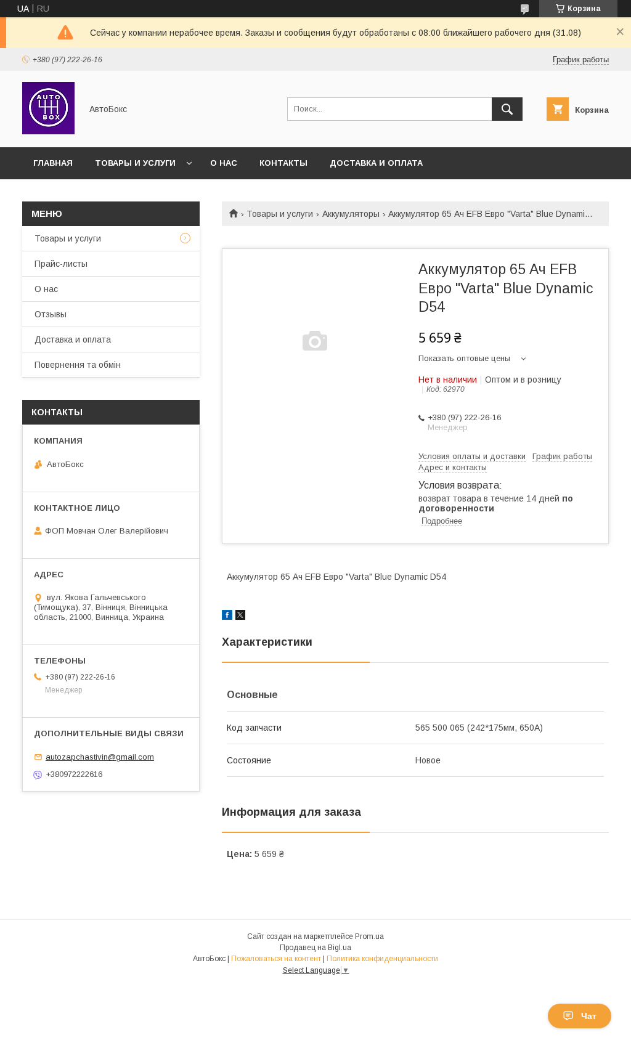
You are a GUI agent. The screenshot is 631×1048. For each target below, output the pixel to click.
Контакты (283, 163)
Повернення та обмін (78, 365)
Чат (588, 1016)
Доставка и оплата (376, 163)
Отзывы (51, 314)
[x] (240, 617)
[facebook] (227, 617)
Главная (53, 163)
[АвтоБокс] (48, 131)
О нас (223, 163)
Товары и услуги (135, 163)
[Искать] (507, 109)
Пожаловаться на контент (276, 958)
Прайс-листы (61, 264)
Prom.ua (369, 936)
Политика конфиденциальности (382, 958)
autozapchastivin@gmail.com (100, 757)
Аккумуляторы (351, 214)
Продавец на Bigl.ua (315, 947)
